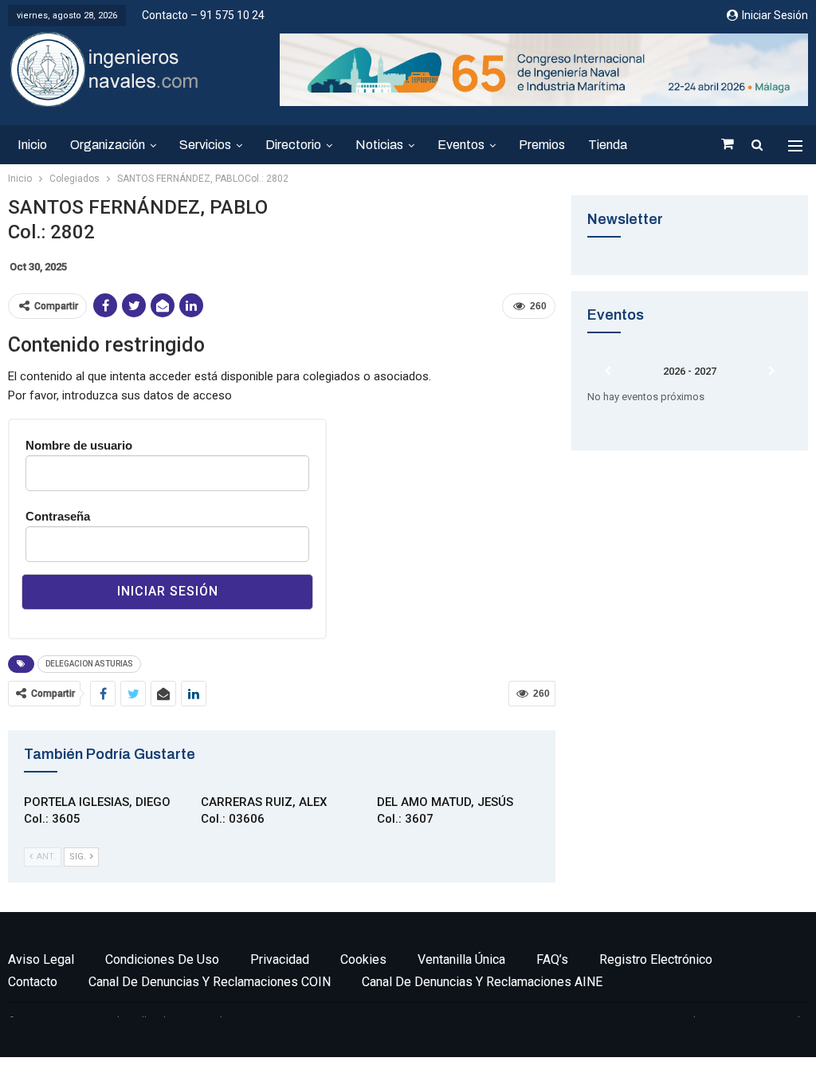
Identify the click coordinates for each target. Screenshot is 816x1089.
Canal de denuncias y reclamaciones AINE (482, 981)
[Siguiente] (771, 371)
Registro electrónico (655, 959)
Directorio (293, 144)
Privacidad (279, 959)
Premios (542, 144)
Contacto (32, 981)
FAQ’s (552, 959)
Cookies (363, 959)
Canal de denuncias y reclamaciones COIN (209, 981)
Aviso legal (41, 959)
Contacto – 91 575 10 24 (203, 15)
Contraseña (58, 516)
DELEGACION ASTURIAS (89, 663)
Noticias (379, 144)
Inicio (32, 144)
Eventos (460, 144)
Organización (107, 144)
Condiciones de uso (162, 959)
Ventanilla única (461, 959)
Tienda (607, 144)
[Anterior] (607, 371)
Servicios (205, 144)
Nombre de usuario (79, 445)
